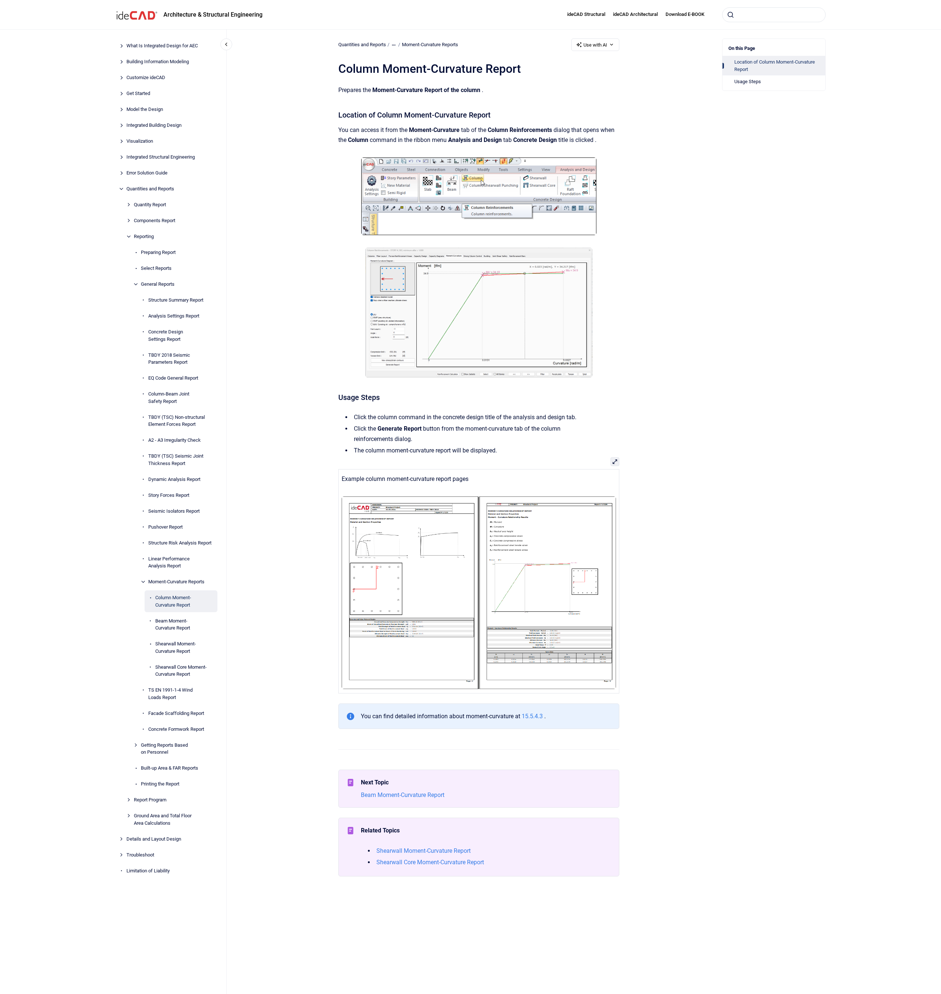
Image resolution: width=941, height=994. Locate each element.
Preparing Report (158, 252)
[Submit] (731, 15)
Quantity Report (150, 204)
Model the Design (144, 109)
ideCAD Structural (586, 14)
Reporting (144, 236)
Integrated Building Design (154, 125)
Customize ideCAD (145, 77)
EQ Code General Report (173, 378)
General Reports (158, 284)
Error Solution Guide (146, 173)
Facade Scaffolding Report (176, 713)
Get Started (138, 93)
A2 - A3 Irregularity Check (174, 440)
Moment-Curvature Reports (176, 581)
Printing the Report (160, 784)
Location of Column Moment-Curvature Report (774, 65)
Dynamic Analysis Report (174, 479)
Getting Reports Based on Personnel (164, 748)
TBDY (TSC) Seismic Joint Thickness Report (175, 459)
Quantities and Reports (150, 188)
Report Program (150, 800)
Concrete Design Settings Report (165, 335)
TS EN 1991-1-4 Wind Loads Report (170, 693)
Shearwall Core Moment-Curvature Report (181, 670)
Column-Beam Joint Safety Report (168, 397)
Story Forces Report (168, 495)
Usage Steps (747, 81)
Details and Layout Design (153, 838)
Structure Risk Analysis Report (179, 542)
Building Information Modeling (157, 61)
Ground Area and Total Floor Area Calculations (163, 819)
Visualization (139, 141)
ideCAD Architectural (635, 14)
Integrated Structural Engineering (160, 157)
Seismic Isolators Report (174, 510)
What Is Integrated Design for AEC (162, 45)
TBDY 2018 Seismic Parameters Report (169, 358)
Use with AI (595, 45)
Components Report (154, 220)
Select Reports (156, 268)
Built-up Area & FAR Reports (169, 768)
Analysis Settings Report (173, 316)
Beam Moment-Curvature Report (172, 624)
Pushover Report (165, 526)
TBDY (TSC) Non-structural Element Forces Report (176, 420)
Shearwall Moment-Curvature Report (175, 647)
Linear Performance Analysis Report (169, 562)
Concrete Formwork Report (176, 729)
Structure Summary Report (175, 300)
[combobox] (773, 15)
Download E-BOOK (685, 14)
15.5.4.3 (532, 716)
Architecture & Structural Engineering (213, 14)
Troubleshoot (140, 854)
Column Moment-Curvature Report (173, 601)
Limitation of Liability (148, 870)
